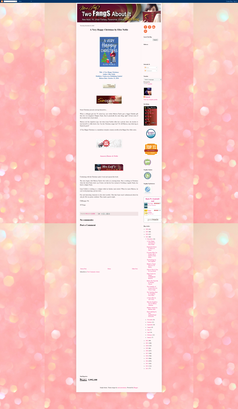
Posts (147, 67)
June (148, 330)
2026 (147, 229)
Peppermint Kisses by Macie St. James (152, 248)
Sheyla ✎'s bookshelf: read (152, 200)
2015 (147, 358)
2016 (147, 356)
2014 (147, 361)
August (149, 327)
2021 (147, 343)
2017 (147, 353)
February (149, 335)
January (149, 337)
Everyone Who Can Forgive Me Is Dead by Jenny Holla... (152, 255)
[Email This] (102, 214)
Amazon (103, 156)
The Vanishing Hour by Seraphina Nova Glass (152, 293)
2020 (147, 346)
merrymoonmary (122, 387)
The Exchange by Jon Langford (151, 260)
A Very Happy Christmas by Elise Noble (151, 242)
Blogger (136, 387)
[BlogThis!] (104, 214)
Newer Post (83, 269)
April (148, 332)
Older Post (135, 269)
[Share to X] (105, 214)
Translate (149, 84)
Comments (149, 71)
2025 (147, 232)
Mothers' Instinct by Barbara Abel (152, 308)
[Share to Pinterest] (109, 214)
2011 (147, 368)
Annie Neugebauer (152, 205)
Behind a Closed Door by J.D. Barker (151, 265)
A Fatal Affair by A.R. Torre (151, 298)
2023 (147, 237)
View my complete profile (150, 99)
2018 (147, 351)
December (150, 239)
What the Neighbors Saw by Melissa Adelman (152, 303)
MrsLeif (147, 97)
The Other (150, 203)
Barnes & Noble (112, 156)
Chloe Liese (151, 214)
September (150, 325)
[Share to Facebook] (107, 214)
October (149, 322)
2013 (147, 363)
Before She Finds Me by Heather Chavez (152, 282)
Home (109, 269)
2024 (147, 234)
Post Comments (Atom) (93, 272)
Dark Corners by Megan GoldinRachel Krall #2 (151, 276)
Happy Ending (150, 211)
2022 (147, 340)
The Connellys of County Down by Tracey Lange (152, 288)
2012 (147, 366)
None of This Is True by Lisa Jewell (152, 270)
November (150, 319)
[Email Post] (98, 213)
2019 (147, 348)
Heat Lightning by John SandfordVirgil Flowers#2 (152, 314)
